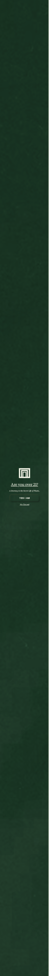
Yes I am (24, 498)
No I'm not (24, 504)
